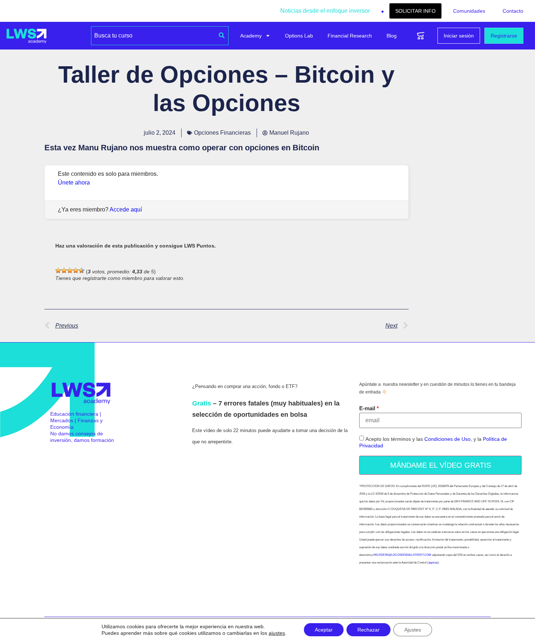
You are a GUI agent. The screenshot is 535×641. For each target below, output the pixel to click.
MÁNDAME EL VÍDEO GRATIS (440, 465)
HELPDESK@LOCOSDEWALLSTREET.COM (402, 555)
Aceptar (324, 630)
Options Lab (299, 36)
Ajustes (412, 630)
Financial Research (350, 36)
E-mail (367, 408)
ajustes (277, 633)
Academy (251, 36)
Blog (392, 36)
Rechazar (368, 630)
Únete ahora (74, 182)
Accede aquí (126, 209)
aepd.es (433, 562)
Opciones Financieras (222, 133)
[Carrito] (420, 36)
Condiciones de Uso (447, 439)
